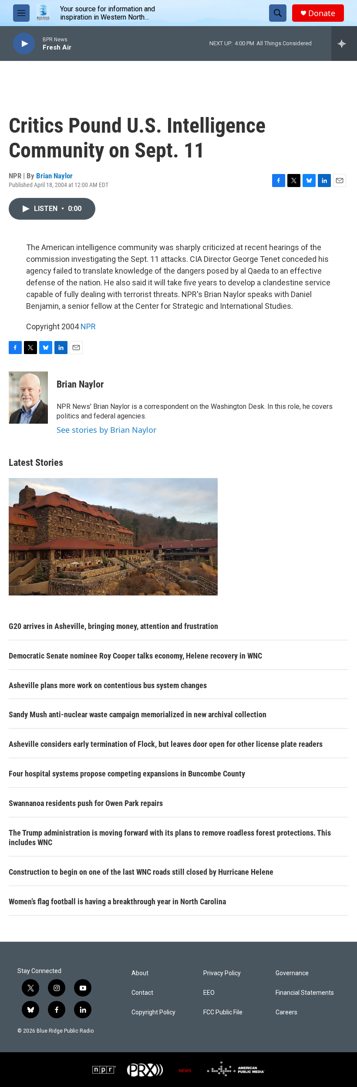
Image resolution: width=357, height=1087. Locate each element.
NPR (88, 326)
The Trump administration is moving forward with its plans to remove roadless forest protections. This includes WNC (170, 837)
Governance (292, 973)
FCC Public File (222, 1012)
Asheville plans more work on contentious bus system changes (108, 685)
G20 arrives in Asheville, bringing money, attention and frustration (113, 626)
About (139, 973)
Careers (286, 1012)
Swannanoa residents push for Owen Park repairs (86, 803)
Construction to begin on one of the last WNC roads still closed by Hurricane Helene (141, 871)
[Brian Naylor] (28, 397)
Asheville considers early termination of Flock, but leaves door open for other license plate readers (166, 744)
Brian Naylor (54, 175)
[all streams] (344, 43)
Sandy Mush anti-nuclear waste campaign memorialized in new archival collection (137, 714)
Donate (321, 13)
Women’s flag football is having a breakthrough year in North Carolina (117, 901)
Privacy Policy (222, 973)
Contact (142, 993)
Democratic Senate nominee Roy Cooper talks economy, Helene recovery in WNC (135, 655)
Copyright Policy (153, 1012)
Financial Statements (305, 993)
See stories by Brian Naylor (106, 430)
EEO (209, 993)
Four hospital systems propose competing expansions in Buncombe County (127, 773)
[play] (24, 44)
